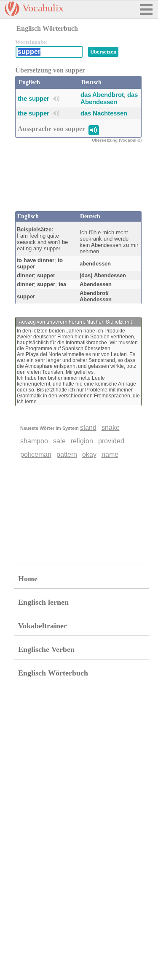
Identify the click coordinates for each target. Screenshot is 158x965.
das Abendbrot (102, 94)
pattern (66, 454)
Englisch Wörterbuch (53, 673)
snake (111, 427)
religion (82, 441)
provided (111, 441)
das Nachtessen (103, 113)
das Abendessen (109, 98)
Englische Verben (46, 649)
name (110, 454)
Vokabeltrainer (42, 626)
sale (59, 441)
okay (89, 454)
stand (88, 427)
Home (27, 578)
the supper (33, 98)
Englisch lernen (43, 602)
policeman (35, 454)
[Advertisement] (82, 182)
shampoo (34, 441)
